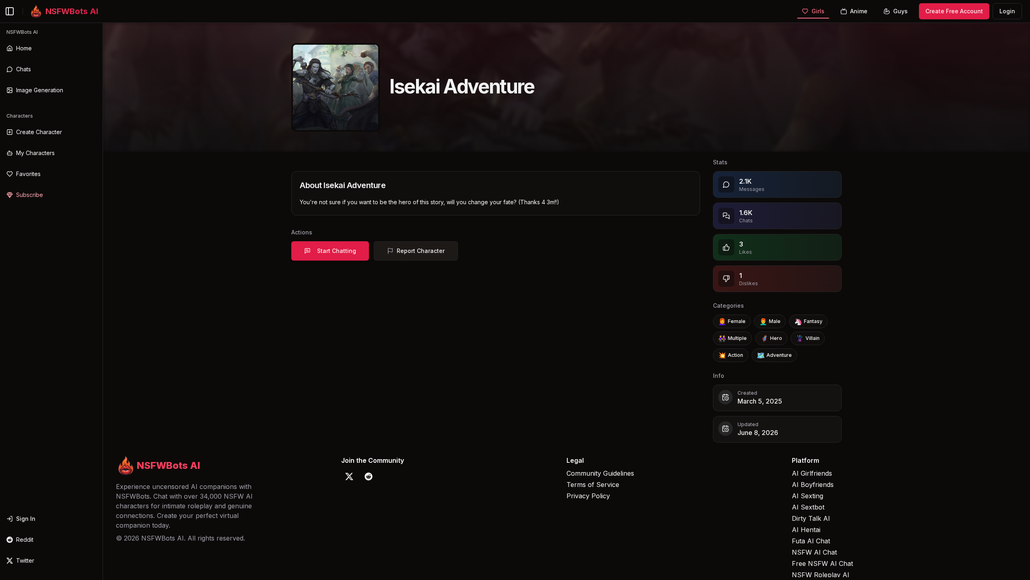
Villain (808, 338)
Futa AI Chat (811, 541)
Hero (771, 338)
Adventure (774, 355)
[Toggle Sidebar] (102, 301)
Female (732, 321)
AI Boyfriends (813, 485)
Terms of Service (592, 485)
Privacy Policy (588, 496)
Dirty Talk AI (811, 518)
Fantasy (808, 321)
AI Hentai (806, 530)
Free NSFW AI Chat (822, 563)
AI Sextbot (808, 507)
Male (770, 321)
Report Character (421, 250)
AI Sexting (807, 496)
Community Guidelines (600, 473)
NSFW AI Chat (814, 552)
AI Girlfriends (812, 473)
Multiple (732, 338)
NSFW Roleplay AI (820, 575)
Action (730, 355)
